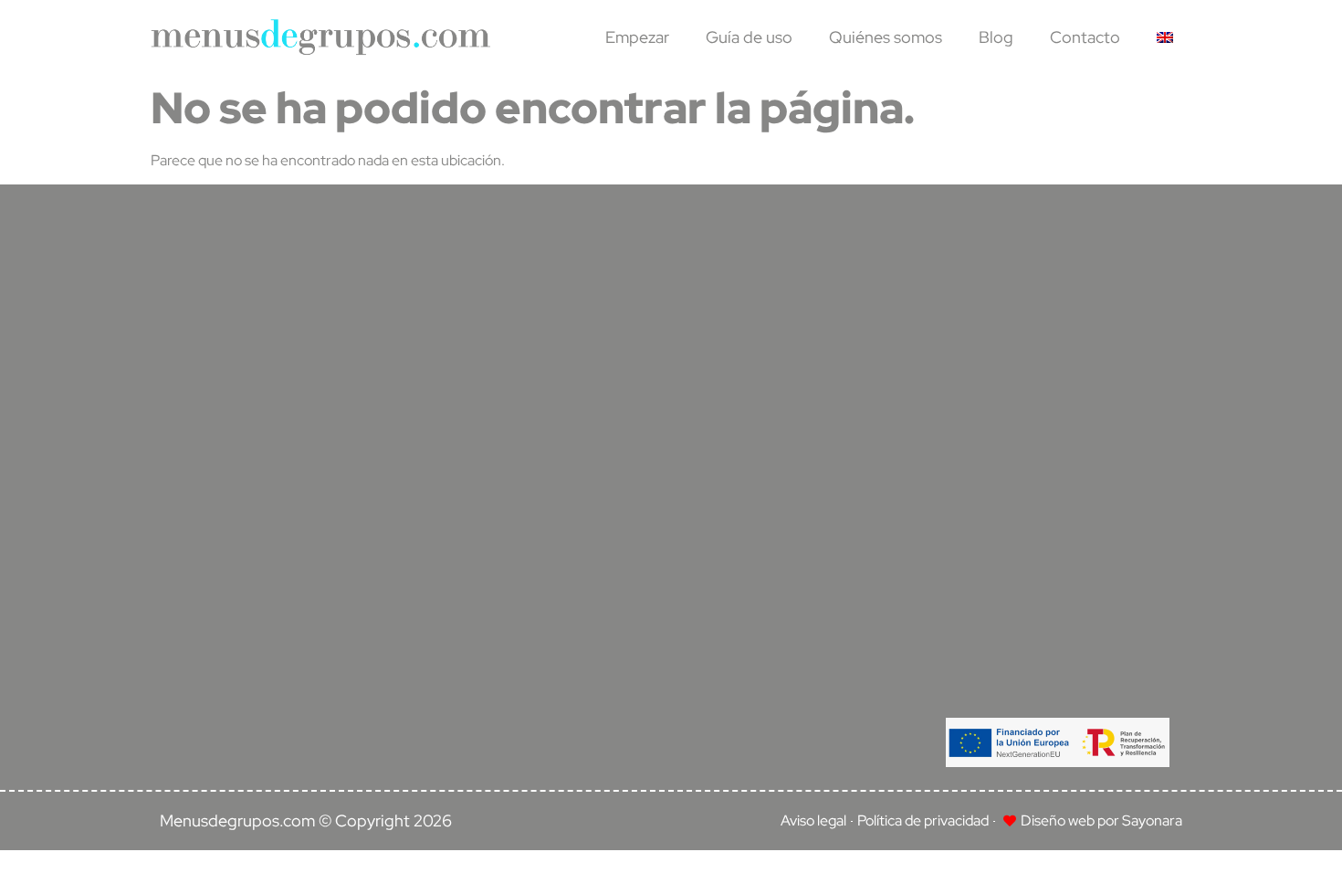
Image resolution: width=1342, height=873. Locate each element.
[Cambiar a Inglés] (1164, 37)
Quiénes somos (885, 36)
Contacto (1085, 36)
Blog (996, 36)
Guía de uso (749, 36)
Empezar (637, 36)
